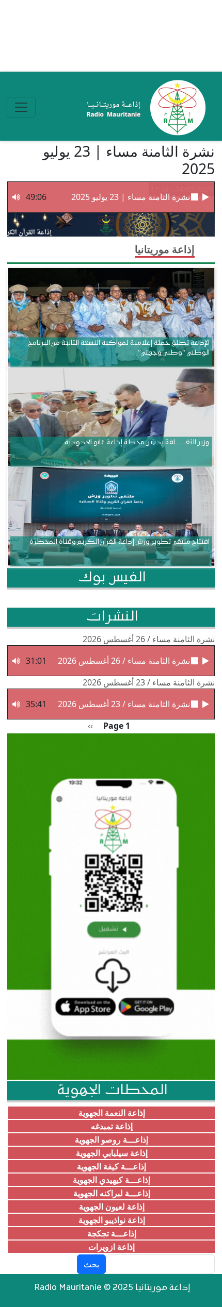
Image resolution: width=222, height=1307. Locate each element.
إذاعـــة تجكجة (111, 1233)
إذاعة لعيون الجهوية (112, 1206)
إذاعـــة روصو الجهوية (111, 1139)
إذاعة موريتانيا (165, 249)
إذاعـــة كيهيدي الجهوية (111, 1179)
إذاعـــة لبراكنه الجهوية (111, 1193)
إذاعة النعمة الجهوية (111, 1112)
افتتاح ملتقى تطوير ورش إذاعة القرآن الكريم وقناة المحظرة (119, 542)
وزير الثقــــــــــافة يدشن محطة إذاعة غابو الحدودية (137, 442)
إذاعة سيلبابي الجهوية (112, 1153)
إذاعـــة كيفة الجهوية (111, 1166)
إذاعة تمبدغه (112, 1126)
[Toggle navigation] (21, 107)
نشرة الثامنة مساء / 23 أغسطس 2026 (149, 682)
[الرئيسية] (144, 107)
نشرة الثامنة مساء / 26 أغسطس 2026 (149, 639)
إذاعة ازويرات (111, 1246)
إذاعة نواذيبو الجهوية (111, 1220)
